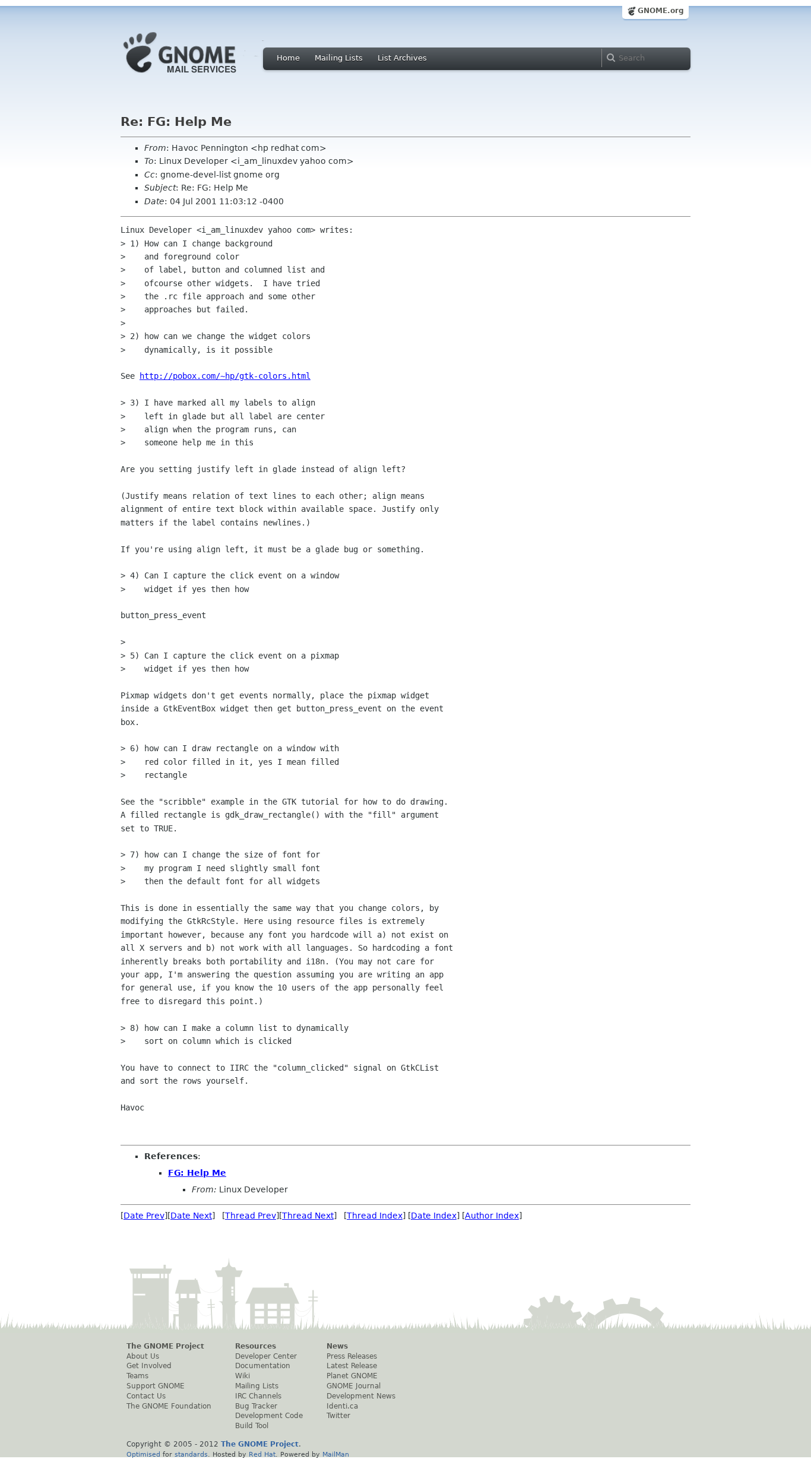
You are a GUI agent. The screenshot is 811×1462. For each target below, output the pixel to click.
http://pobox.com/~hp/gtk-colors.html (225, 376)
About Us (142, 1356)
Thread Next (308, 1215)
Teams (137, 1376)
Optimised (143, 1454)
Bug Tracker (256, 1406)
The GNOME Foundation (168, 1406)
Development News (361, 1396)
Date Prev (143, 1215)
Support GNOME (155, 1386)
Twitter (338, 1416)
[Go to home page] (197, 76)
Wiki (242, 1376)
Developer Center (266, 1356)
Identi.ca (342, 1406)
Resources (255, 1346)
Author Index (492, 1215)
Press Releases (352, 1356)
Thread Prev (250, 1215)
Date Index (434, 1215)
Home (288, 57)
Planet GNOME (352, 1376)
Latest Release (352, 1366)
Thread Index (375, 1215)
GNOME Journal (354, 1386)
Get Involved (149, 1366)
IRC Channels (258, 1396)
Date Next (191, 1215)
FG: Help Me (197, 1173)
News (337, 1346)
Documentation (262, 1366)
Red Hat (262, 1454)
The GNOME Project (165, 1346)
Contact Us (146, 1396)
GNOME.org (661, 11)
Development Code (269, 1416)
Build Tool (251, 1426)
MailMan (335, 1454)
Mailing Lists (339, 57)
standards (191, 1454)
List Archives (402, 57)
